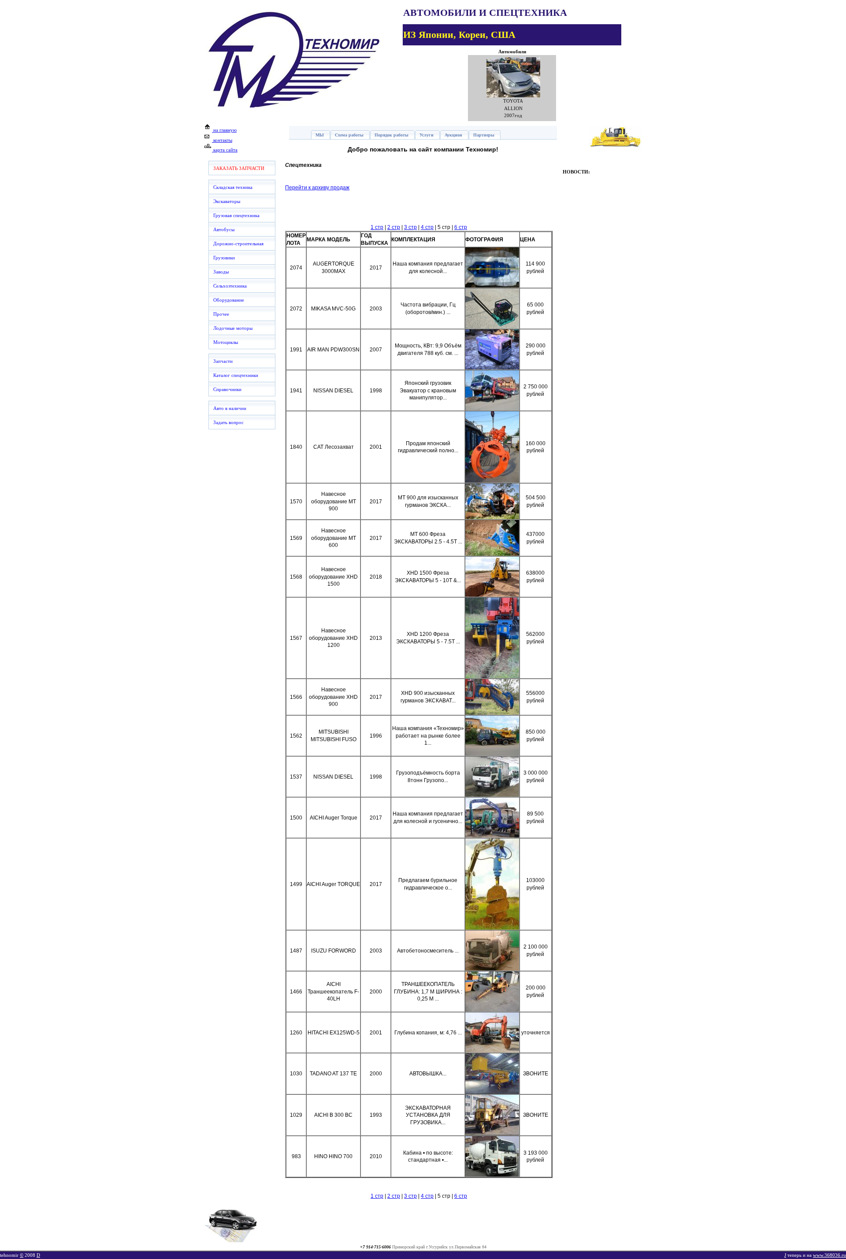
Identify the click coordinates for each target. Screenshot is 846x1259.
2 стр (393, 227)
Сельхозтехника (230, 285)
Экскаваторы (226, 201)
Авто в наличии (229, 408)
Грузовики (224, 257)
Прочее (221, 314)
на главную (224, 130)
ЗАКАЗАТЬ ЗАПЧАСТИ (238, 168)
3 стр (410, 227)
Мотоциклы (225, 342)
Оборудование (228, 300)
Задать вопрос (228, 422)
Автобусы (223, 229)
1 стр (377, 227)
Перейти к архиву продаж (317, 188)
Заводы (221, 271)
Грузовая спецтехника (236, 215)
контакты (222, 140)
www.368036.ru (829, 1255)
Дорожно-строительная (238, 243)
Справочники (227, 389)
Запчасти (223, 361)
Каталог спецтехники (235, 375)
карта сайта (224, 149)
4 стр (427, 227)
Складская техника (232, 187)
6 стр (460, 227)
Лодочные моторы (232, 328)
